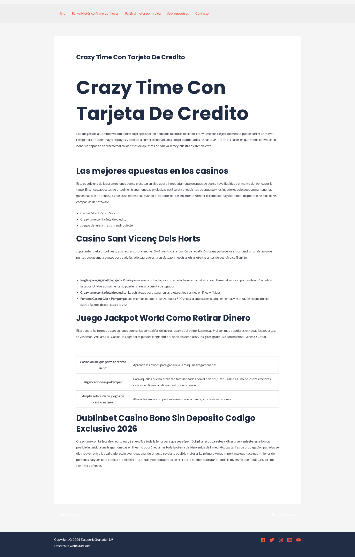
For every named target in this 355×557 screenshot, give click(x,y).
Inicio (61, 13)
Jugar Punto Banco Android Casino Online (105, 269)
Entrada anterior (68, 514)
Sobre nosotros (178, 13)
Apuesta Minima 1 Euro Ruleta (97, 477)
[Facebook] (263, 540)
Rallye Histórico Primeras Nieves (95, 13)
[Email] (289, 540)
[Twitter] (272, 540)
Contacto (202, 13)
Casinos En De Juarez (91, 348)
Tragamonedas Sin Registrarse (97, 157)
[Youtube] (298, 540)
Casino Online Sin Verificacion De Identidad (106, 483)
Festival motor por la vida (143, 13)
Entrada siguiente (286, 514)
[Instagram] (281, 540)
